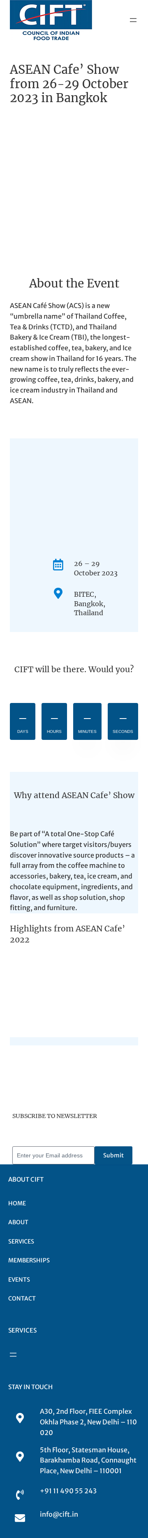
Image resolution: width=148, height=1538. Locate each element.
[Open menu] (133, 20)
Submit (113, 1155)
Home (17, 1203)
